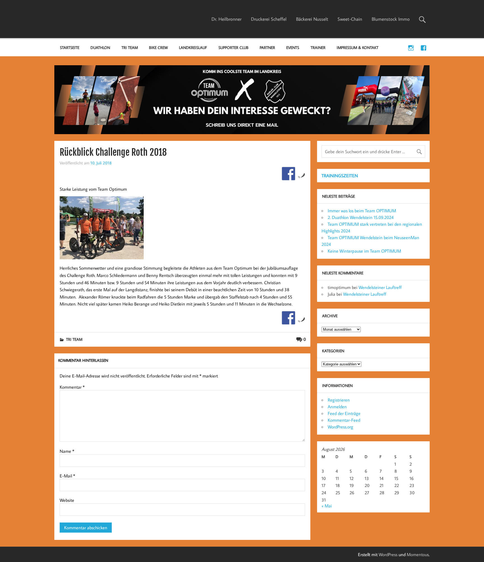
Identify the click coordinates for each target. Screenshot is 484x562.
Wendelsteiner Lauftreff (380, 287)
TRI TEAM (130, 47)
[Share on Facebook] (288, 173)
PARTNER (267, 47)
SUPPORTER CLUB (233, 47)
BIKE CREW (158, 47)
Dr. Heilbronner (226, 19)
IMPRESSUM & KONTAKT (357, 47)
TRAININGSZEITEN (340, 175)
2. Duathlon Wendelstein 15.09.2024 (361, 217)
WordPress (388, 554)
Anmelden (337, 406)
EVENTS (292, 47)
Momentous (418, 554)
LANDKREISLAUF (193, 47)
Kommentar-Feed (344, 420)
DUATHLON (100, 47)
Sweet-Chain (350, 19)
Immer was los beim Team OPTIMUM (362, 210)
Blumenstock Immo (391, 19)
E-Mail (67, 476)
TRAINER (318, 47)
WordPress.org (340, 427)
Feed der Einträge (344, 413)
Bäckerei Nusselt (312, 19)
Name (67, 451)
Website (67, 500)
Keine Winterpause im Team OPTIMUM (364, 251)
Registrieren (339, 400)
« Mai (327, 506)
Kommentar (72, 387)
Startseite (69, 47)
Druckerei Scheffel (269, 19)
